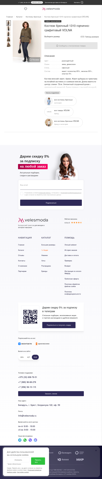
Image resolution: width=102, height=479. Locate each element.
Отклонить (18, 460)
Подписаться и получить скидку (59, 325)
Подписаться (51, 202)
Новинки (44, 255)
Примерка (68, 260)
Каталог (21, 250)
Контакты (21, 260)
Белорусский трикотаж (26, 225)
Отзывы (21, 255)
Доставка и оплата (72, 255)
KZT (28, 357)
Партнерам (22, 271)
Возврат (68, 266)
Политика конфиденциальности (73, 292)
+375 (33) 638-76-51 (27, 377)
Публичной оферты (44, 193)
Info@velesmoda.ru (27, 415)
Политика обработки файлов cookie (72, 285)
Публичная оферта (72, 279)
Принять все (38, 461)
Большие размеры (48, 245)
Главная (21, 245)
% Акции (44, 250)
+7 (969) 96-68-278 (27, 381)
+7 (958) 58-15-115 (27, 386)
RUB (35, 357)
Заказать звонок (51, 393)
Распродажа (46, 266)
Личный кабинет (71, 245)
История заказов (71, 250)
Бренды (44, 271)
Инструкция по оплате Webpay (73, 272)
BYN (22, 357)
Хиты (43, 260)
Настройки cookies (23, 472)
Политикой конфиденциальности (71, 193)
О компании (22, 266)
